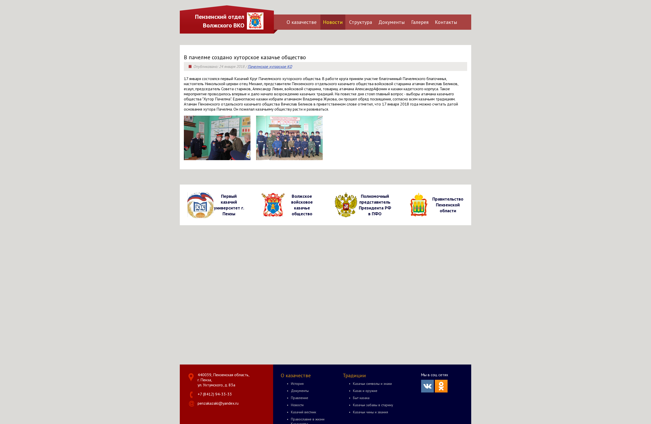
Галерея (419, 22)
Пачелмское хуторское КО (270, 66)
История (297, 383)
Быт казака (361, 398)
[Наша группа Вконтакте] (427, 390)
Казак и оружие (365, 390)
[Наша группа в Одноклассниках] (441, 390)
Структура (360, 22)
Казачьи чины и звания (370, 412)
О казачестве (302, 22)
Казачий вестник (303, 412)
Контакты (446, 22)
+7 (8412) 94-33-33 (215, 394)
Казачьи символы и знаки (372, 383)
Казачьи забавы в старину (373, 405)
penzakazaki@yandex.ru (218, 403)
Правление (299, 398)
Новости (333, 22)
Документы (391, 22)
